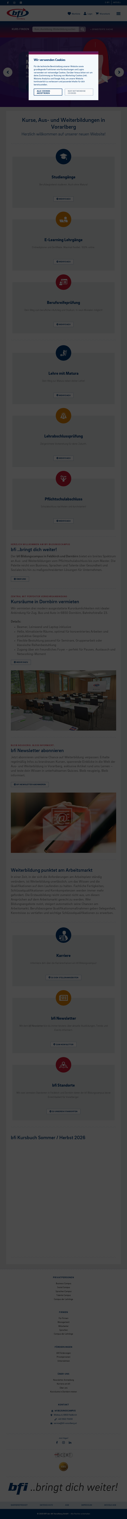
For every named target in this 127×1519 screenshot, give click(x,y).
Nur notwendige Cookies (77, 92)
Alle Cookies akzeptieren (43, 92)
